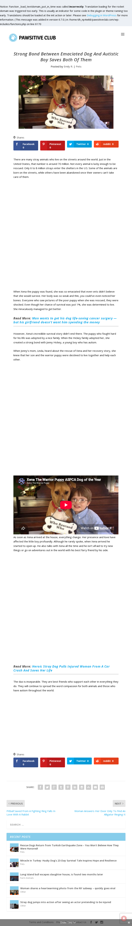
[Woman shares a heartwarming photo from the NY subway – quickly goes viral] (14, 890)
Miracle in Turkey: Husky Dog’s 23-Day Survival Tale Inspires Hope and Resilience (68, 860)
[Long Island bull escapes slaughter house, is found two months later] (14, 876)
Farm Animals (27, 878)
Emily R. (68, 66)
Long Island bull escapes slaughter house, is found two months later (61, 874)
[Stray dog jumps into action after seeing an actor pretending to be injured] (14, 904)
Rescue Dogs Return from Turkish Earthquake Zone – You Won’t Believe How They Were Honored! (69, 847)
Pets (78, 66)
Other (23, 891)
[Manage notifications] (124, 918)
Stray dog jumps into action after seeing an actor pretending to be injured (65, 902)
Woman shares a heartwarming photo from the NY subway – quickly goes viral (67, 888)
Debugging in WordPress (102, 15)
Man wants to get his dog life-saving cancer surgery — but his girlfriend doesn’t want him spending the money (65, 320)
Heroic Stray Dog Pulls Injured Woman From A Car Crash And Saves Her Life (61, 668)
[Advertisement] (66, 238)
